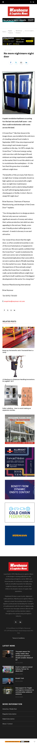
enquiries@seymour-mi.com (14, 301)
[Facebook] (11, 62)
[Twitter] (16, 62)
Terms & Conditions (18, 638)
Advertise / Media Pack (9, 709)
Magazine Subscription (9, 714)
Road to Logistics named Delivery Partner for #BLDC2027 (23, 669)
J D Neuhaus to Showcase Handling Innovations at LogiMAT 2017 (18, 380)
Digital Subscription (8, 719)
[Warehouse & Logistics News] (18, 12)
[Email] (21, 62)
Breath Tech (19, 678)
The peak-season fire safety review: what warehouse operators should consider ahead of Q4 (24, 656)
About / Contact (7, 724)
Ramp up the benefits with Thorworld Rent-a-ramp (18, 351)
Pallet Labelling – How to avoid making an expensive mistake (16, 409)
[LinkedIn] (26, 62)
